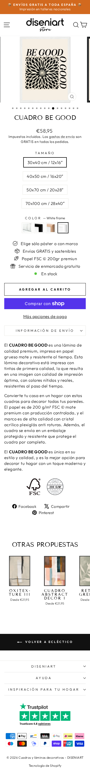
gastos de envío (62, 136)
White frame (63, 228)
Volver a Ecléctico (48, 642)
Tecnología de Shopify (45, 765)
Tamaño (45, 153)
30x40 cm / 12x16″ (45, 162)
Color (45, 218)
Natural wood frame (51, 228)
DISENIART (43, 666)
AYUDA (44, 678)
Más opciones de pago (45, 316)
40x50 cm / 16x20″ (45, 176)
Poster (27, 228)
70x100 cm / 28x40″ (45, 203)
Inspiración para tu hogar (43, 689)
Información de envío (45, 330)
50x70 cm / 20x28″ (44, 189)
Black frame (39, 228)
